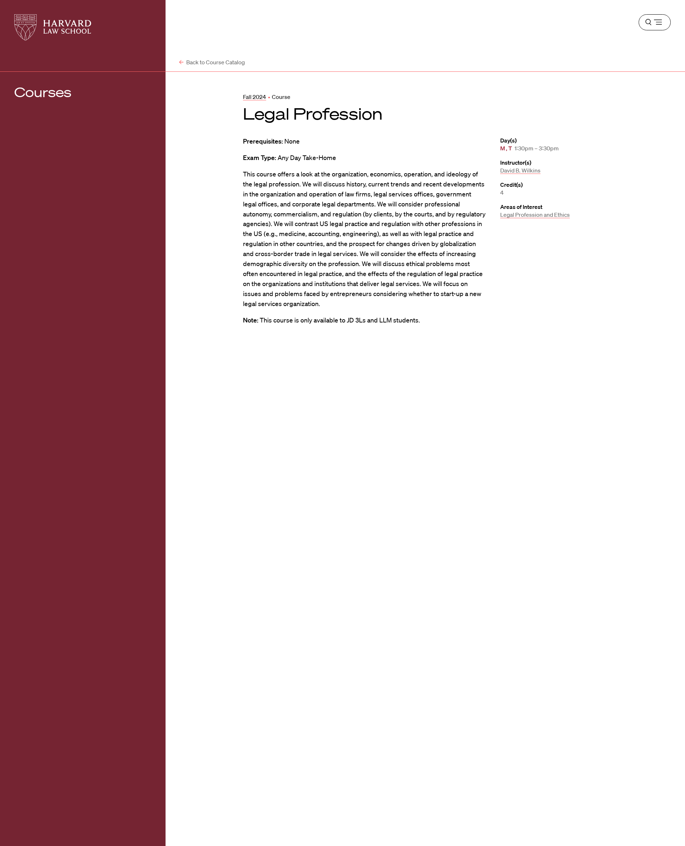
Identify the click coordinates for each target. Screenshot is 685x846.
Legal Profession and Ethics (535, 214)
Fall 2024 (254, 96)
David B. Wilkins (520, 170)
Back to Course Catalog (215, 62)
